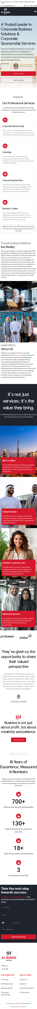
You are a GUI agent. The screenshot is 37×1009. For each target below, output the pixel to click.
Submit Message (19, 937)
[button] (35, 11)
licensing (17, 355)
